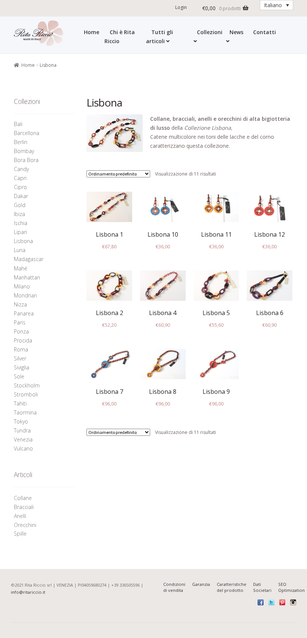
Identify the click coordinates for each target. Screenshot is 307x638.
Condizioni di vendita (174, 587)
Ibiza (19, 214)
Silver (20, 358)
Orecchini (26, 524)
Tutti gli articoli (159, 37)
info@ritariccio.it (28, 592)
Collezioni (209, 32)
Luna (19, 250)
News (236, 32)
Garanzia (201, 584)
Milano (22, 286)
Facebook (261, 602)
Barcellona (26, 133)
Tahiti (20, 403)
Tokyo (21, 421)
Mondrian (25, 295)
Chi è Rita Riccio (119, 37)
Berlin (20, 142)
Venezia (23, 439)
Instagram (293, 602)
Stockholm (27, 385)
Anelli (21, 515)
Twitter (271, 602)
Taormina (25, 412)
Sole (19, 376)
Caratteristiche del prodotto (231, 587)
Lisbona (23, 241)
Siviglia (21, 367)
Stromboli (26, 394)
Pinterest (282, 602)
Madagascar (28, 259)
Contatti (264, 32)
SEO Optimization (291, 587)
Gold (19, 205)
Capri (20, 178)
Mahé (20, 268)
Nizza (20, 304)
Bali (18, 124)
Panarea (24, 313)
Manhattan (27, 277)
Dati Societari (262, 587)
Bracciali (24, 506)
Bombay (24, 151)
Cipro (20, 187)
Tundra (22, 430)
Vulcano (23, 448)
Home (91, 32)
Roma (21, 349)
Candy (21, 169)
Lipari (20, 232)
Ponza (21, 331)
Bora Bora (26, 160)
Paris (19, 322)
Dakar (21, 196)
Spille (21, 533)
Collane (23, 497)
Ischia (20, 223)
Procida (23, 340)
